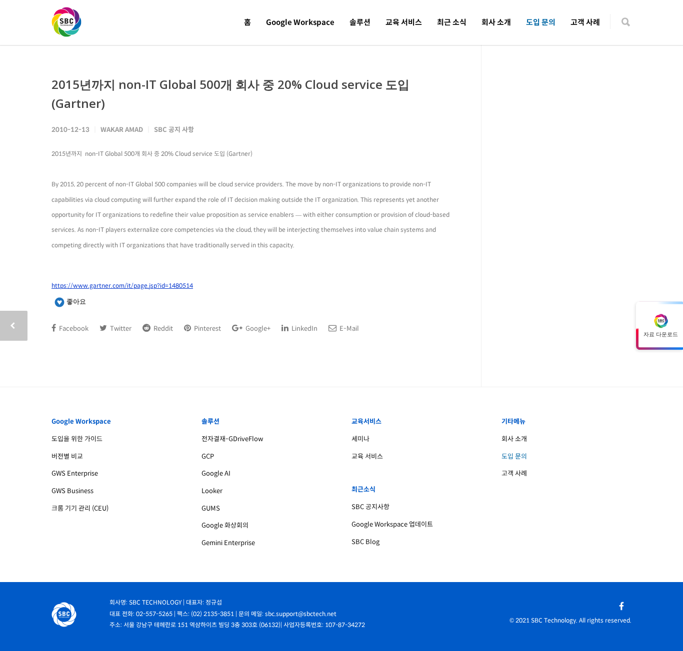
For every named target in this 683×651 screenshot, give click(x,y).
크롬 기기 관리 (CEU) (80, 508)
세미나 (361, 439)
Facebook (73, 328)
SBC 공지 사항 (174, 129)
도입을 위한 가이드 (77, 439)
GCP (208, 456)
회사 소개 (496, 22)
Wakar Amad (121, 129)
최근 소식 (451, 22)
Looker (212, 491)
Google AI (216, 473)
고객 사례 (585, 22)
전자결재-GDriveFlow (232, 439)
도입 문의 (541, 22)
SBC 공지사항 (371, 507)
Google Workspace (300, 22)
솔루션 (360, 22)
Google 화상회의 (225, 525)
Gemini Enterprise (228, 543)
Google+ (257, 328)
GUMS (211, 508)
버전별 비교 (67, 456)
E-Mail (348, 328)
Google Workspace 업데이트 (392, 524)
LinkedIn (304, 328)
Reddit (162, 328)
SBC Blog (366, 542)
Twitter (120, 328)
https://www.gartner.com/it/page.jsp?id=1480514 (122, 285)
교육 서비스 (404, 22)
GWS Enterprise (75, 473)
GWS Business (73, 491)
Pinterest (206, 328)
